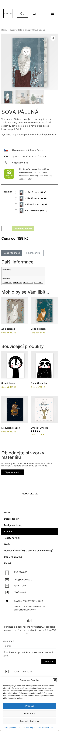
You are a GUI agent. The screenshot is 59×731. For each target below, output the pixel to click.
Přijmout (29, 706)
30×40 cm (28, 282)
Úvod (7, 512)
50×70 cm (38, 282)
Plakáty (12, 30)
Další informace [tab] (12, 252)
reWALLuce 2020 (23, 671)
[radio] (31, 192)
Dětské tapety (11, 518)
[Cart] (22, 14)
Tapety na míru (12, 537)
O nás (7, 544)
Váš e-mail (8, 641)
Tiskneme (17, 150)
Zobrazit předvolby (29, 721)
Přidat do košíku (23, 228)
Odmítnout (29, 713)
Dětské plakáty (24, 30)
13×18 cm (7, 282)
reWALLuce (20, 585)
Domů (4, 30)
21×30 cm (17, 282)
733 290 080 (20, 572)
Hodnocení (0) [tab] (33, 252)
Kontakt (8, 563)
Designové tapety (13, 525)
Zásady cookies (10, 727)
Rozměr (7, 192)
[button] (55, 680)
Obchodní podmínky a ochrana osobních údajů (35, 727)
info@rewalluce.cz (23, 579)
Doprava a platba (13, 556)
